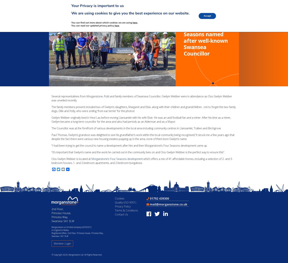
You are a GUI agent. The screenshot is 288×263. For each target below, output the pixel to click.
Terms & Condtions (126, 210)
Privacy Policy (123, 206)
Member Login (62, 243)
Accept (207, 15)
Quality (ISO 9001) (125, 202)
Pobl (106, 96)
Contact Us (121, 214)
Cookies (119, 198)
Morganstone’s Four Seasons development (117, 159)
